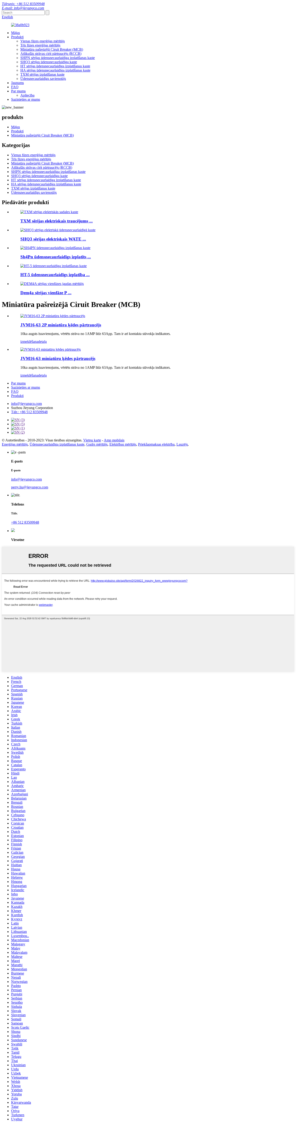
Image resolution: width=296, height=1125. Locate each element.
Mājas (15, 33)
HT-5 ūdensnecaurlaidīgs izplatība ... (55, 274)
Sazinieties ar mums (25, 99)
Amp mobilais (114, 440)
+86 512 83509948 (25, 522)
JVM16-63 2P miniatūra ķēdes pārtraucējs (60, 324)
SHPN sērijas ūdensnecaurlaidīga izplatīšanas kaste (57, 58)
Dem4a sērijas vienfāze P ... (45, 292)
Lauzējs (182, 444)
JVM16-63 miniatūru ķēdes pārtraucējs (57, 358)
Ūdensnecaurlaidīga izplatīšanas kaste (57, 444)
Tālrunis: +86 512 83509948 (23, 4)
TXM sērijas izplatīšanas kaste (42, 74)
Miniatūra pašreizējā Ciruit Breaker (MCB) (51, 49)
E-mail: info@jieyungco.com (23, 8)
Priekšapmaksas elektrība (156, 444)
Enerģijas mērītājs (15, 444)
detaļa (42, 342)
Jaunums (17, 83)
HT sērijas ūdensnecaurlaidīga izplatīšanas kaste (55, 66)
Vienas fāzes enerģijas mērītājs (42, 41)
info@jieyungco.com (26, 404)
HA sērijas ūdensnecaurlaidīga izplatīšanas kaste (55, 70)
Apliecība (27, 95)
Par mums (18, 91)
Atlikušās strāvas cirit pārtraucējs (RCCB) (50, 54)
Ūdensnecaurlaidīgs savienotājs (43, 79)
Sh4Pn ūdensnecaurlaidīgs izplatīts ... (55, 256)
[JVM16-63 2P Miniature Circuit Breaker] (52, 316)
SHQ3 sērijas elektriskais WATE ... (53, 239)
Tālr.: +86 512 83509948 (29, 412)
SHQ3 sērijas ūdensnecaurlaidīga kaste (48, 62)
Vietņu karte (92, 440)
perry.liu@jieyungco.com (29, 487)
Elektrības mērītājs (122, 444)
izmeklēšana (29, 342)
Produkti (17, 37)
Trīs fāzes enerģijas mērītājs (40, 45)
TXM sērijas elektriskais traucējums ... (56, 221)
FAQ (14, 87)
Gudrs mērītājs (97, 444)
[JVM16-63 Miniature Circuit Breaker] (50, 349)
